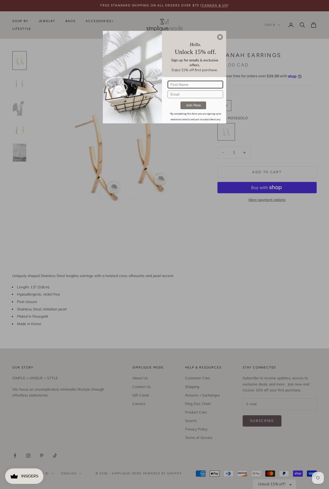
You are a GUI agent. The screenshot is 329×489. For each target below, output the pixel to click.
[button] (220, 37)
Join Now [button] (193, 105)
